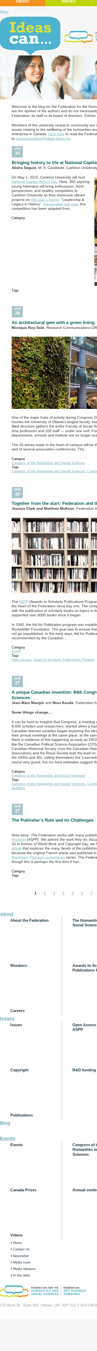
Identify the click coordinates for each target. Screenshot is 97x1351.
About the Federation (29, 920)
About (6, 914)
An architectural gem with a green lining (53, 322)
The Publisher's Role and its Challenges (52, 820)
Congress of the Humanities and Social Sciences (48, 463)
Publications (21, 1115)
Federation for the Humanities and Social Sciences (30, 36)
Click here (56, 134)
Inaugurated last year (60, 204)
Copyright (19, 1070)
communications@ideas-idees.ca (43, 138)
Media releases (24, 1269)
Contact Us (21, 1249)
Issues (7, 1018)
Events (7, 1138)
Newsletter (21, 1256)
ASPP (23, 602)
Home (17, 1243)
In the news (21, 1275)
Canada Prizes (23, 1190)
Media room (22, 1262)
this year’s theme (45, 200)
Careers (17, 1011)
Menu (4, 12)
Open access (22, 660)
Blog (5, 1123)
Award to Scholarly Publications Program (64, 660)
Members (18, 966)
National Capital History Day (34, 182)
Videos (16, 1235)
